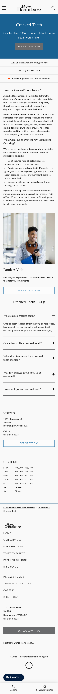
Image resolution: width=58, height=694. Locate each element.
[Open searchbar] (53, 8)
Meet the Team (13, 546)
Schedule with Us (29, 46)
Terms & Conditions (17, 583)
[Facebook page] (29, 665)
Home (7, 533)
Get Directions (29, 443)
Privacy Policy (13, 576)
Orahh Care (11, 597)
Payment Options (15, 560)
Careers (8, 590)
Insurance (10, 566)
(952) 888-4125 (32, 70)
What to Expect (14, 553)
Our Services (12, 539)
